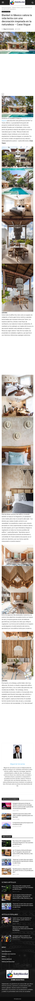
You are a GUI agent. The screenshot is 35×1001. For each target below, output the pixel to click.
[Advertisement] (17, 74)
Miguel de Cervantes (9, 29)
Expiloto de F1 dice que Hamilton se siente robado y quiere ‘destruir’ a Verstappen (22, 919)
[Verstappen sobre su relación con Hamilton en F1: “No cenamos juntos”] (6, 938)
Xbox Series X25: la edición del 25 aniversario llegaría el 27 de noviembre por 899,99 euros (23, 842)
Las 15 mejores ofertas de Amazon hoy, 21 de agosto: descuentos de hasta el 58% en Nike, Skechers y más (23, 852)
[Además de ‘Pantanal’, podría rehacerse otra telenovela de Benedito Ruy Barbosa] (6, 929)
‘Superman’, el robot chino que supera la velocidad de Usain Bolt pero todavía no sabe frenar (23, 861)
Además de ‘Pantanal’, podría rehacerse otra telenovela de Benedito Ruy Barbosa (23, 928)
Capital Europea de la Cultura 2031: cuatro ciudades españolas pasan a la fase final (23, 815)
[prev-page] (3, 831)
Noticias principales (6, 7)
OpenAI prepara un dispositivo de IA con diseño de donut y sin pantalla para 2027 (23, 870)
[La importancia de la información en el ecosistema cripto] (6, 825)
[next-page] (5, 831)
